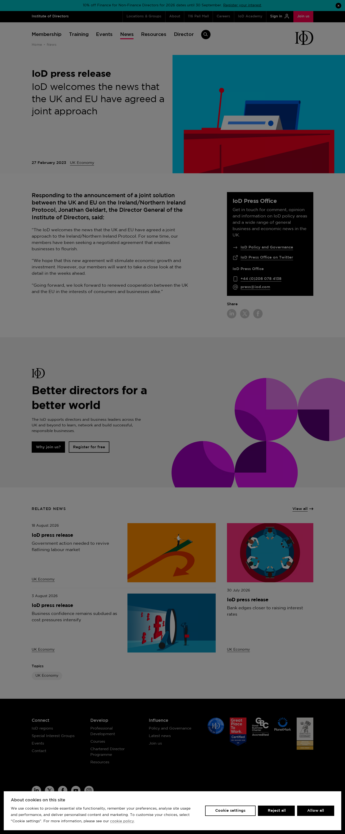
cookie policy (122, 821)
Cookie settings (230, 810)
